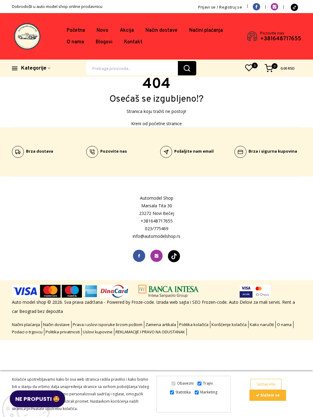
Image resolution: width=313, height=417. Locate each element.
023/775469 (156, 228)
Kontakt (133, 42)
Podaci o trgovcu (27, 332)
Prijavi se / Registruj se (220, 7)
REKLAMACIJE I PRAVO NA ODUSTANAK (150, 332)
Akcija (127, 30)
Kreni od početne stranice (156, 123)
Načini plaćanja (206, 30)
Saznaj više (266, 384)
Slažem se (270, 395)
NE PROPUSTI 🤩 (37, 399)
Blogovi (104, 42)
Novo (102, 30)
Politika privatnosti (63, 332)
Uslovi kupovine (97, 332)
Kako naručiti (262, 324)
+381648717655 (280, 39)
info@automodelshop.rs (156, 236)
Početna (76, 30)
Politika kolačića (193, 324)
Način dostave (161, 30)
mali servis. (270, 302)
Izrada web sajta (172, 302)
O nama (75, 42)
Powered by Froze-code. (131, 302)
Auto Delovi (240, 302)
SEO (196, 302)
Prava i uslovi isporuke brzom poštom (107, 324)
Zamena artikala (160, 324)
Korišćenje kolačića (229, 324)
